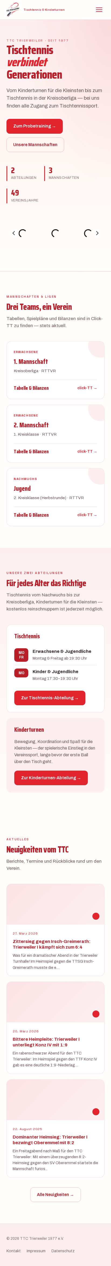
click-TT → (87, 388)
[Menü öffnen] (99, 9)
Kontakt (13, 1251)
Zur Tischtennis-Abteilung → (50, 698)
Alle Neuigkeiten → (55, 1194)
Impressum (36, 1251)
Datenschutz (63, 1251)
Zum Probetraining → (34, 126)
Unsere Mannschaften (35, 144)
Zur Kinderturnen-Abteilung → (51, 777)
